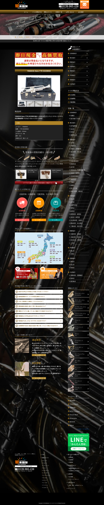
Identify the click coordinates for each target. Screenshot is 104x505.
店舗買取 (72, 98)
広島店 (72, 254)
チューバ (45, 480)
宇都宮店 (73, 146)
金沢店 (72, 202)
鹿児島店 (73, 281)
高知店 (72, 267)
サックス (45, 460)
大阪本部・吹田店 (75, 237)
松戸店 (72, 158)
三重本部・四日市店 (76, 226)
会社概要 (81, 12)
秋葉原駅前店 (74, 161)
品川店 (72, 167)
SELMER (72, 400)
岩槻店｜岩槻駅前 (75, 149)
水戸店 (72, 143)
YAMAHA (72, 407)
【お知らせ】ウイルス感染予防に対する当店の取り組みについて (52, 41)
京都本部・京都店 (75, 234)
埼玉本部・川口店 (75, 152)
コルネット (45, 487)
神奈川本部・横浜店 (76, 191)
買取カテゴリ (48, 12)
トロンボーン (46, 472)
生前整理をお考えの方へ (74, 470)
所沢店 (72, 155)
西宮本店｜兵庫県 (75, 240)
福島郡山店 (73, 135)
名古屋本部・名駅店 (76, 220)
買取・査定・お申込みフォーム (76, 485)
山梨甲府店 (73, 205)
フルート (45, 463)
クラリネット (46, 470)
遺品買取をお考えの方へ (74, 468)
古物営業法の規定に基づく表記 (69, 4)
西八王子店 (73, 188)
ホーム (26, 12)
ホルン (44, 468)
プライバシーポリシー (74, 479)
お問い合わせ (70, 12)
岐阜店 (72, 211)
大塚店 (72, 182)
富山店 (72, 199)
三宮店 (72, 243)
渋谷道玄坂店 (74, 176)
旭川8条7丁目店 (75, 118)
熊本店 (72, 278)
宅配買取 (72, 102)
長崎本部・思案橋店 (76, 275)
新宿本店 (73, 164)
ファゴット (45, 485)
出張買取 (72, 95)
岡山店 (72, 251)
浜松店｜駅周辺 (75, 217)
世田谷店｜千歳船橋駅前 (77, 170)
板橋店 (72, 185)
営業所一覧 (59, 12)
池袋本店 (73, 179)
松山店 (72, 264)
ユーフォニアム (46, 475)
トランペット (46, 465)
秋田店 (72, 132)
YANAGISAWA (74, 404)
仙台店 (72, 129)
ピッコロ (45, 482)
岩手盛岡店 (73, 126)
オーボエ (45, 477)
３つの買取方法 (37, 12)
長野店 (72, 208)
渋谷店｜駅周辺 (75, 173)
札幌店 (72, 115)
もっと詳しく (22, 220)
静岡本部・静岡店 (75, 214)
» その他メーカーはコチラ (83, 429)
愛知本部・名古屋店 (76, 223)
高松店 (72, 261)
